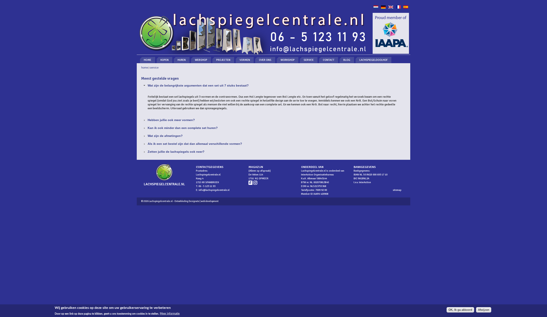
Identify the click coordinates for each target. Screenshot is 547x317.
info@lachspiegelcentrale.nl (214, 190)
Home (147, 60)
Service (309, 60)
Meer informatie (170, 313)
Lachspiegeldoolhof (373, 60)
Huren (182, 60)
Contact (328, 60)
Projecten (223, 60)
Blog (346, 60)
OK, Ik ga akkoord (460, 309)
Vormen (245, 60)
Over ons (265, 60)
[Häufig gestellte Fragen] (383, 7)
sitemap (397, 190)
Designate (194, 201)
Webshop (201, 60)
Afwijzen (483, 309)
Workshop (288, 60)
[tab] (273, 85)
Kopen (164, 60)
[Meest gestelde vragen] (375, 7)
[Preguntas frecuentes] (405, 7)
